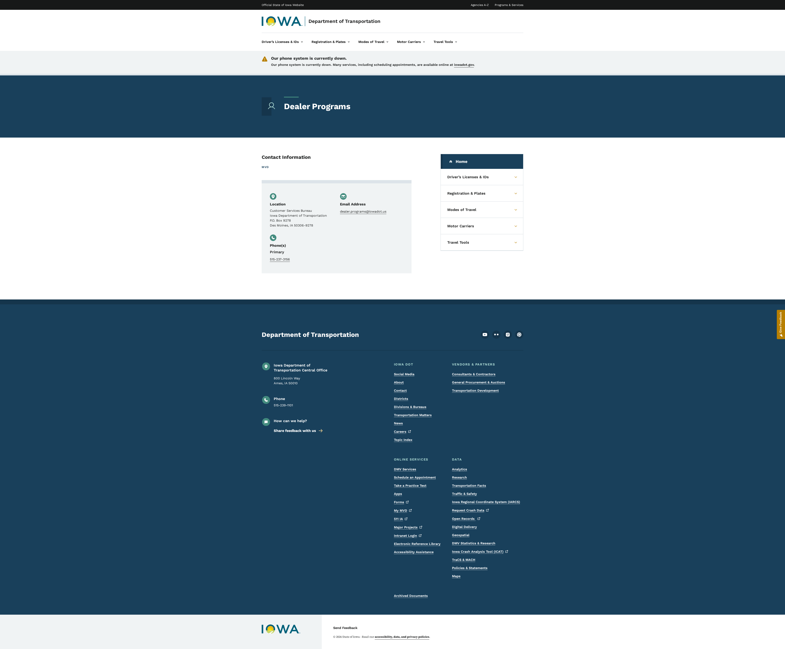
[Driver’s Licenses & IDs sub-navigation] (302, 42)
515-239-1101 (283, 405)
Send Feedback (345, 628)
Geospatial (460, 535)
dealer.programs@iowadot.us (363, 211)
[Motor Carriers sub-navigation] (424, 42)
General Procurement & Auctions (478, 382)
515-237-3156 (280, 259)
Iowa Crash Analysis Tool (478, 552)
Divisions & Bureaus (410, 407)
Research (459, 477)
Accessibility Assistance (414, 552)
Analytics (459, 469)
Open (464, 519)
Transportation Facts (469, 486)
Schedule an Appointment (415, 477)
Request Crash (468, 510)
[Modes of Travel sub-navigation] (387, 42)
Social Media (404, 374)
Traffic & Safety (464, 494)
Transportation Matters (413, 415)
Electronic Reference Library (417, 544)
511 (398, 519)
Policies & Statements (470, 568)
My (400, 510)
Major (406, 527)
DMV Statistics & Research (473, 543)
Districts (401, 399)
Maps (456, 576)
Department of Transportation (344, 21)
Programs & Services (509, 5)
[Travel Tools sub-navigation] (456, 42)
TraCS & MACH (463, 560)
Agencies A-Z (480, 5)
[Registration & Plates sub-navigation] (349, 42)
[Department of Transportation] (282, 21)
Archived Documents (411, 596)
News (398, 423)
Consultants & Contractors (474, 374)
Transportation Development (475, 390)
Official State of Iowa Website (283, 5)
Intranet (405, 536)
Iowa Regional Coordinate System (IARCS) (486, 502)
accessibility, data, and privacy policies (402, 637)
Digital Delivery (464, 527)
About (399, 382)
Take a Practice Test (410, 486)
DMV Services (405, 469)
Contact (400, 390)
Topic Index (403, 440)
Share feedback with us (295, 430)
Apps (398, 494)
